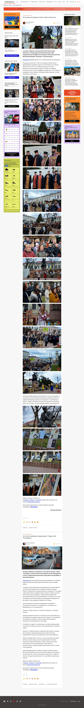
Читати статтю (11, 106)
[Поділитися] (57, 23)
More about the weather (11, 55)
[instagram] (20, 701)
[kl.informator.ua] (9, 2)
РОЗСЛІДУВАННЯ (49, 1)
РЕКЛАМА (72, 1)
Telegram (31, 500)
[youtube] (14, 701)
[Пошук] (79, 2)
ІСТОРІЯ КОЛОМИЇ (33, 1)
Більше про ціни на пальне (11, 154)
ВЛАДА (59, 1)
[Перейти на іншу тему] (77, 2)
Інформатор (26, 59)
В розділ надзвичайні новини (72, 93)
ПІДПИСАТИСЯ (11, 77)
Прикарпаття (42, 684)
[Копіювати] (60, 23)
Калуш (79, 701)
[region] (12, 54)
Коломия (25, 527)
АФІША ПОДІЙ (72, 121)
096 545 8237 (34, 507)
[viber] (10, 701)
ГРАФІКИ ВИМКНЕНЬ (25, 1)
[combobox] (11, 51)
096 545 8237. (34, 670)
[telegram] (7, 701)
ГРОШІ (63, 1)
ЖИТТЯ (55, 1)
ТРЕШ (67, 1)
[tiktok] (17, 701)
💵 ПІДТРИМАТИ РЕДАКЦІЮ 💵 (59, 9)
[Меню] (16, 2)
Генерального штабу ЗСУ (14, 210)
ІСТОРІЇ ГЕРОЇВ (42, 1)
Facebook (26, 500)
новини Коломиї (33, 527)
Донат (72, 141)
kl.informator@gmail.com (33, 502)
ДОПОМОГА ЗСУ (12, 27)
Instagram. (39, 500)
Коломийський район (52, 684)
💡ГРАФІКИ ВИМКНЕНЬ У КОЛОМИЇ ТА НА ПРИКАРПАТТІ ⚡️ (37, 9)
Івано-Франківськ (73, 701)
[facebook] (4, 701)
